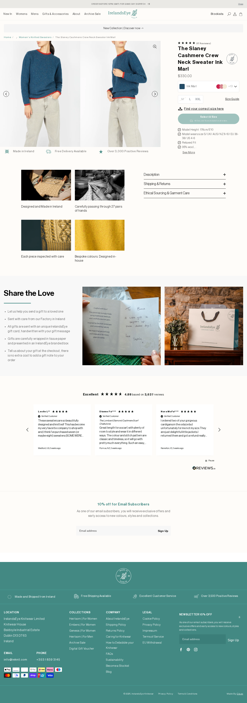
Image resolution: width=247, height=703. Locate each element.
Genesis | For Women (82, 630)
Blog (109, 671)
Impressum (150, 630)
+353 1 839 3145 (48, 659)
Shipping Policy (116, 624)
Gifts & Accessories (55, 14)
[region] (123, 430)
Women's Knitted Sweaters (35, 37)
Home (7, 37)
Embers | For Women (82, 624)
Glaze (240, 694)
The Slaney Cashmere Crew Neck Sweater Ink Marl (85, 37)
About (77, 14)
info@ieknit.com (15, 659)
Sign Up (163, 530)
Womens (21, 14)
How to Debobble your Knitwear (120, 645)
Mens (34, 14)
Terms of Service (153, 636)
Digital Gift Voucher (81, 648)
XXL (198, 99)
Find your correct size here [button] (204, 108)
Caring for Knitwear (118, 636)
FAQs (109, 653)
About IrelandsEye (117, 618)
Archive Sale (92, 14)
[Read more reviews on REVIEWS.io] (204, 469)
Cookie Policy (151, 618)
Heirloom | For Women (83, 618)
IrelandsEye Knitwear (143, 694)
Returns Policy (115, 630)
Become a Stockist (117, 665)
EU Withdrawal (152, 642)
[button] (21, 14)
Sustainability (115, 659)
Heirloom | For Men (81, 636)
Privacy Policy (152, 624)
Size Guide (232, 99)
